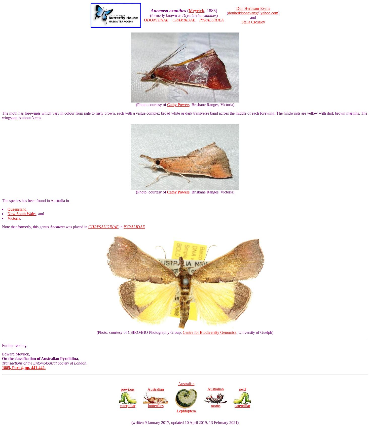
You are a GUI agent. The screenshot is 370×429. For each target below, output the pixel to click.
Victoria (14, 218)
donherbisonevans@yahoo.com (253, 13)
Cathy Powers (178, 105)
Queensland (17, 209)
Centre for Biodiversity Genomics (209, 332)
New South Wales (22, 214)
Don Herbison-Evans (253, 8)
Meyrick (196, 10)
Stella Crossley (253, 22)
